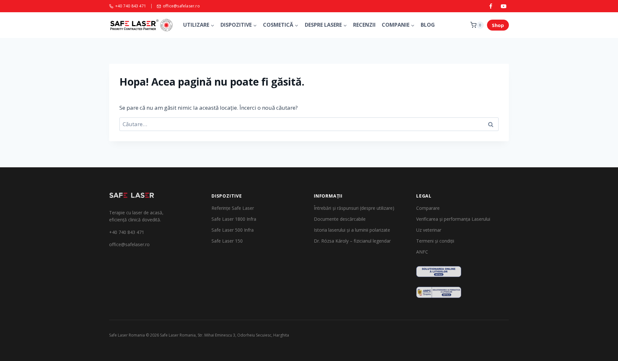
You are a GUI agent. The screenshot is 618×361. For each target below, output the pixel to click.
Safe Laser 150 (227, 241)
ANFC (422, 252)
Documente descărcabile (340, 219)
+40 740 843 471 (130, 6)
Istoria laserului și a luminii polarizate (352, 230)
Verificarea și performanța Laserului (453, 219)
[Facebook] (490, 6)
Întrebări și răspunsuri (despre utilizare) (354, 208)
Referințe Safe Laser (232, 208)
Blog (428, 24)
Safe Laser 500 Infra (232, 230)
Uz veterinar (428, 230)
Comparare (428, 208)
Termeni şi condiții (435, 241)
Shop (498, 25)
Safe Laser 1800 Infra (233, 219)
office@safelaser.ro (181, 6)
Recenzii (364, 24)
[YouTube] (503, 6)
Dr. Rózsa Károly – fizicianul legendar (352, 241)
